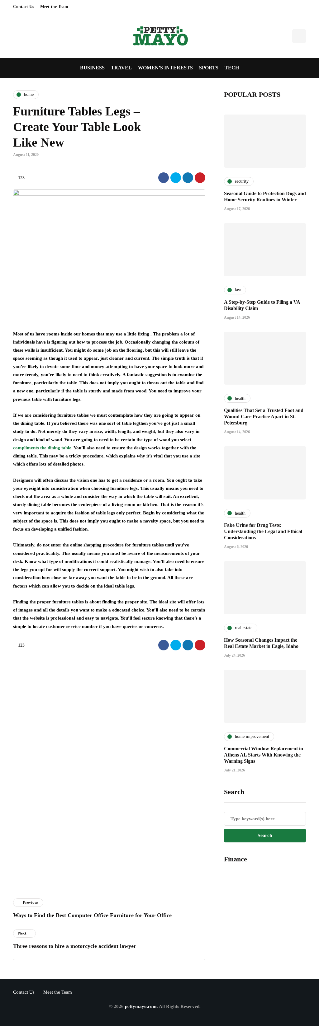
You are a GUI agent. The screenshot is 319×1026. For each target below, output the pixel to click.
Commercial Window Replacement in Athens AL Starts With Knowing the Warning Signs (263, 755)
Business (92, 67)
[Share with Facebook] (163, 177)
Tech (232, 67)
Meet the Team (54, 6)
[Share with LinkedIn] (188, 177)
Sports (208, 67)
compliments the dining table (42, 447)
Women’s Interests (165, 67)
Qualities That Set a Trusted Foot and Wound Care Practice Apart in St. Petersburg (263, 416)
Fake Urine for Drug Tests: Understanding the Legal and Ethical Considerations (263, 531)
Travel (121, 67)
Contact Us (23, 6)
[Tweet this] (175, 177)
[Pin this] (200, 177)
